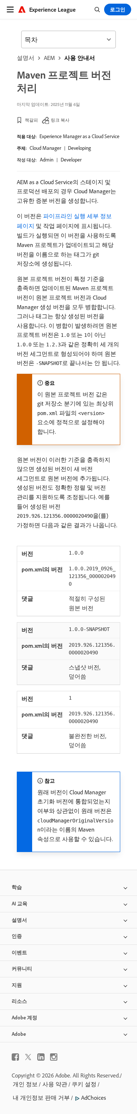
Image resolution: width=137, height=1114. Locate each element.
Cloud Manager (45, 148)
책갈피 (31, 120)
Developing (79, 148)
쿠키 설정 (84, 1084)
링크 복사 (60, 120)
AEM (49, 57)
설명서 (25, 57)
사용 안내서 (79, 57)
